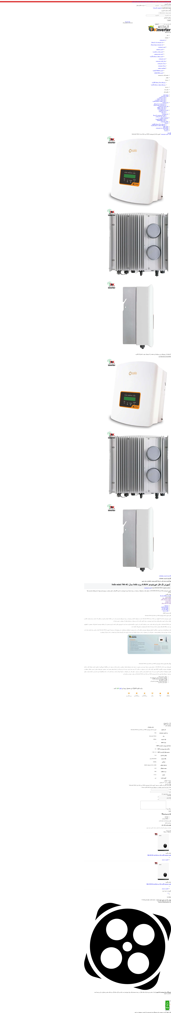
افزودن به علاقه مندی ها (165, 595)
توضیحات (166, 605)
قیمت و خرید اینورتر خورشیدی (166, 995)
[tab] (126, 605)
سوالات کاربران (164, 609)
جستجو (157, 24)
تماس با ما (166, 129)
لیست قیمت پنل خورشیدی (166, 996)
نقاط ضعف (169, 797)
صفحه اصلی (165, 94)
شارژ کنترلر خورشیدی (161, 61)
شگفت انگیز (165, 126)
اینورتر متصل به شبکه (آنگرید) (156, 56)
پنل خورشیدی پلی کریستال (157, 42)
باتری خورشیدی (162, 58)
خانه (170, 134)
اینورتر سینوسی (159, 49)
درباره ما (166, 130)
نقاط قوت (169, 795)
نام (170, 789)
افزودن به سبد (165, 859)
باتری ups (164, 112)
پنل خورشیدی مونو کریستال (157, 44)
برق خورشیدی (165, 114)
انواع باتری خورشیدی (167, 1000)
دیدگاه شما (168, 808)
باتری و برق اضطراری (163, 110)
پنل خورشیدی (163, 40)
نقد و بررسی (165, 610)
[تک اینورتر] (159, 31)
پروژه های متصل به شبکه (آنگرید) (158, 84)
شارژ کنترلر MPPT (161, 107)
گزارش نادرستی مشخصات (165, 575)
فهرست (169, 132)
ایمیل (169, 791)
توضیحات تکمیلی (164, 606)
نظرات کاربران (165, 608)
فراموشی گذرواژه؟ (157, 7)
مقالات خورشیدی (164, 121)
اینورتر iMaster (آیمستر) (158, 70)
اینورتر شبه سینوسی (158, 54)
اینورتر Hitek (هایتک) (158, 72)
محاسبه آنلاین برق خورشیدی (162, 128)
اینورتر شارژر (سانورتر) (158, 51)
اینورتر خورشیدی (162, 47)
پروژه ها (166, 122)
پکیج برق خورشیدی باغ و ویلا (159, 115)
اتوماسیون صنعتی (162, 68)
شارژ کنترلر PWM (162, 108)
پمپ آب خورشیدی (162, 63)
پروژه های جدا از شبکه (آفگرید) (159, 82)
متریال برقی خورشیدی (161, 116)
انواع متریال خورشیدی (167, 997)
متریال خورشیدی (162, 65)
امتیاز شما (169, 794)
